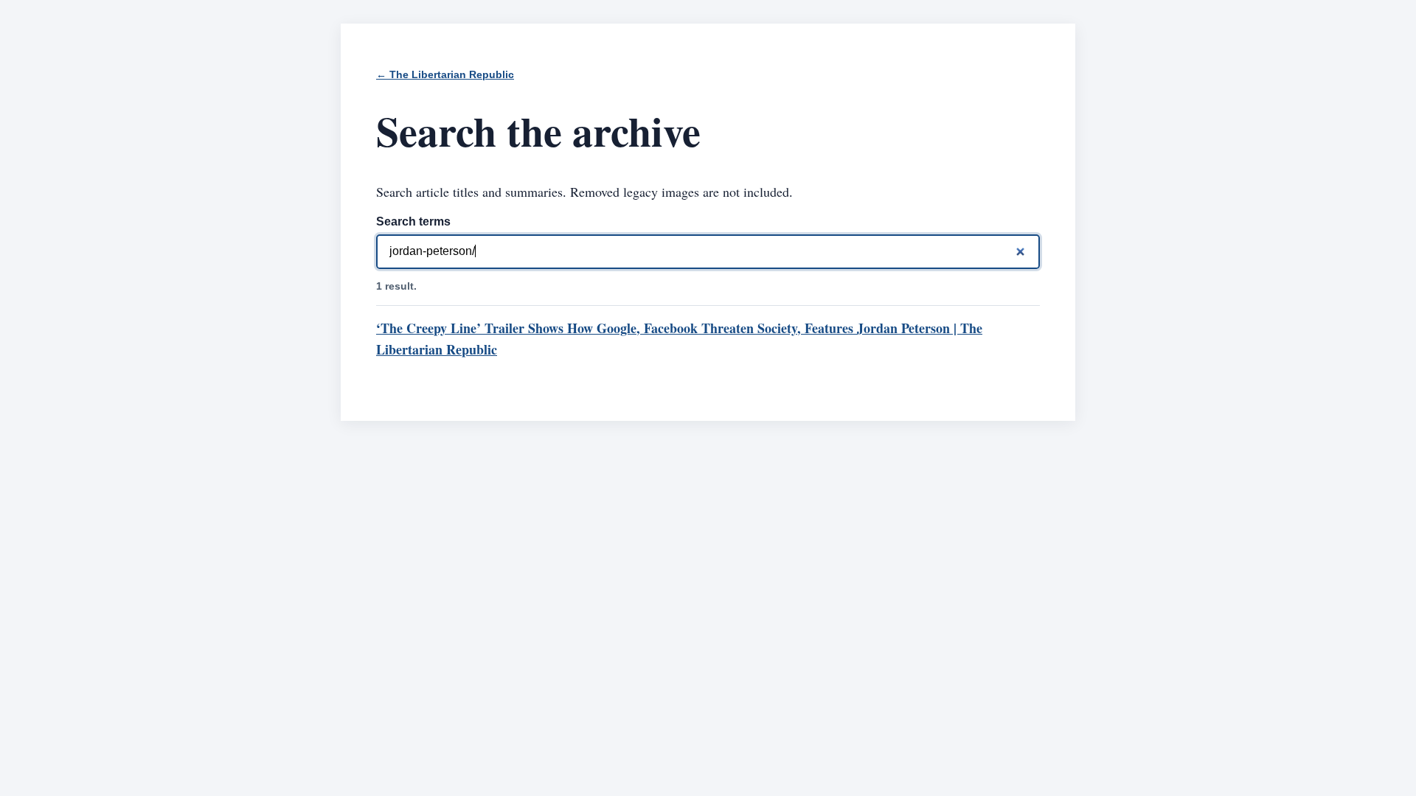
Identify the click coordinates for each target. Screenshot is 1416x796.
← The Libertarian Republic (445, 74)
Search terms (413, 221)
